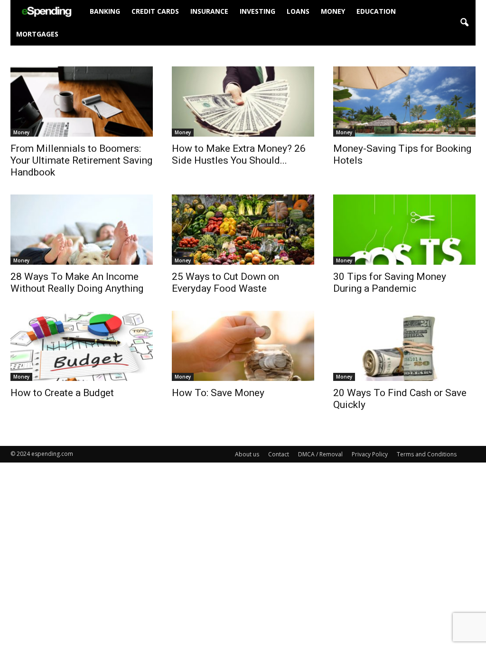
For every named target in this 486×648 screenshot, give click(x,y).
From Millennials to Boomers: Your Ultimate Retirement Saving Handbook (81, 160)
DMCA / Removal (320, 454)
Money (333, 11)
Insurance (209, 11)
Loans (298, 11)
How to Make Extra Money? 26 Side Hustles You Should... (239, 154)
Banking (105, 11)
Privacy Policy (370, 454)
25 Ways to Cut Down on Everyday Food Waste (225, 282)
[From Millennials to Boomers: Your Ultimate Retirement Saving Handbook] (81, 101)
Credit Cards (155, 11)
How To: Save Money (218, 392)
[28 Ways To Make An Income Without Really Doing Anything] (81, 229)
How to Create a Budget (62, 392)
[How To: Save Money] (243, 346)
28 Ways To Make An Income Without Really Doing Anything (76, 282)
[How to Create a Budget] (81, 346)
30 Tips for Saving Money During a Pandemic (389, 282)
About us (247, 454)
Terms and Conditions (427, 454)
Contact (278, 454)
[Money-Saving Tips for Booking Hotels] (404, 101)
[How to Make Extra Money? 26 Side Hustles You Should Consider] (243, 101)
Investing (257, 11)
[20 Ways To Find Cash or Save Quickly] (404, 346)
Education (376, 11)
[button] (464, 22)
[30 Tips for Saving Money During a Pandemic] (404, 229)
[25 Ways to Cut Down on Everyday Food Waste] (243, 229)
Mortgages (37, 33)
